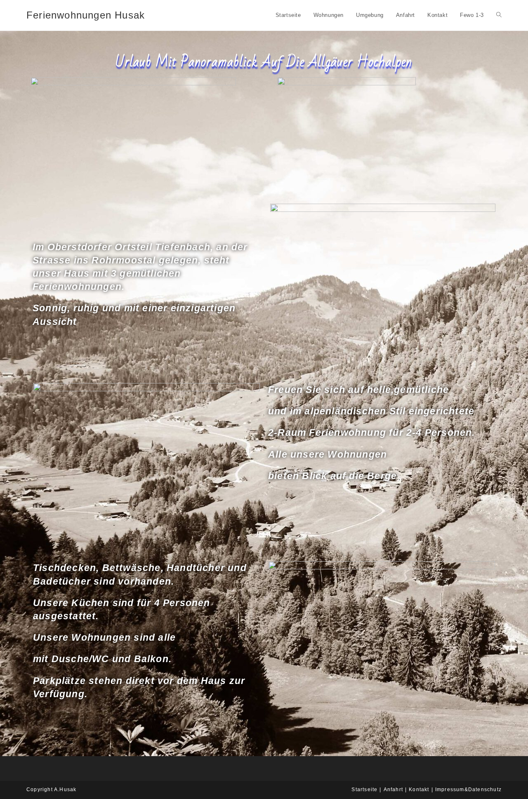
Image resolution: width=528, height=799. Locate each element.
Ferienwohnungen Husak (85, 15)
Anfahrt (393, 789)
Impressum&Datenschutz (468, 789)
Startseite (364, 789)
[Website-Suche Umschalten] (499, 15)
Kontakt (419, 789)
